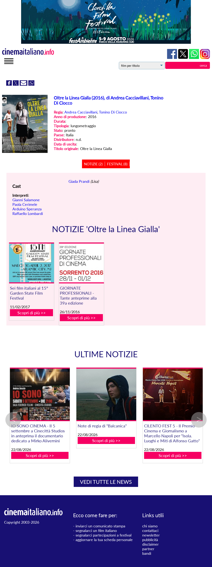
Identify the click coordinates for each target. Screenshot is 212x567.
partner (148, 548)
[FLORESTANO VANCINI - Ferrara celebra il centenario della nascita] (102, 394)
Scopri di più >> (31, 312)
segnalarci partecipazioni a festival (103, 535)
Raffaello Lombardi (27, 213)
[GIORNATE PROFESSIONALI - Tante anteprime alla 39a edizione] (81, 263)
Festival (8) (117, 164)
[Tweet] (16, 84)
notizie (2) (93, 164)
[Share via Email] (24, 84)
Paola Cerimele (24, 204)
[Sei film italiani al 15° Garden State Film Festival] (31, 263)
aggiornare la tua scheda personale (104, 539)
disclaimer (150, 544)
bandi (146, 553)
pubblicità (150, 539)
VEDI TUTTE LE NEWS (106, 482)
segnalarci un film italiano (96, 530)
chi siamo (150, 526)
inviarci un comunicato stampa (100, 526)
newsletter (151, 535)
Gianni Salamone (26, 200)
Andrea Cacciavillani (80, 112)
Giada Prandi (79, 181)
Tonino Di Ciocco (113, 112)
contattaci (150, 530)
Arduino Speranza (27, 209)
